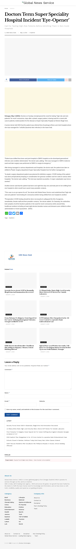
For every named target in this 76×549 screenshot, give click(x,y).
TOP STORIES (23, 516)
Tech (20, 514)
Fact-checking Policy (40, 506)
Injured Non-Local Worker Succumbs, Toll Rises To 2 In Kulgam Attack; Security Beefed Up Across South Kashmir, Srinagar (54, 347)
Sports (21, 512)
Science (21, 509)
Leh (6, 524)
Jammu (7, 514)
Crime (7, 504)
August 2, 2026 (10, 294)
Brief (6, 497)
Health (7, 512)
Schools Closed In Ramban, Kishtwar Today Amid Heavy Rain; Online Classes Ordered (33, 440)
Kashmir (12, 8)
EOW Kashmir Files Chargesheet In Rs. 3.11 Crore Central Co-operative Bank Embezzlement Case (54, 319)
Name (7, 393)
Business (8, 500)
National (21, 500)
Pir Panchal (22, 504)
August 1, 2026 (44, 296)
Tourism (21, 519)
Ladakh (7, 519)
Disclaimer (37, 503)
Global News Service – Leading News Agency (18, 536)
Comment (9, 369)
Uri (20, 521)
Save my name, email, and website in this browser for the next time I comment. (32, 409)
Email (7, 401)
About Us (37, 497)
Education (8, 507)
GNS (10, 543)
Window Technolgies (25, 543)
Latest (7, 521)
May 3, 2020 (23, 32)
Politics (21, 507)
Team (35, 508)
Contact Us (37, 500)
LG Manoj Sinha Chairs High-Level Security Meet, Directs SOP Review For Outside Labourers (54, 292)
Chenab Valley (9, 502)
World (21, 524)
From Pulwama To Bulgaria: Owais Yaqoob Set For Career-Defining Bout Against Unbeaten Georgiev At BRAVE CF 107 (20, 319)
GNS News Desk (11, 32)
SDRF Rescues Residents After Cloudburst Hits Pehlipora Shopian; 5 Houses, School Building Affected (19, 347)
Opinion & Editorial (25, 502)
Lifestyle (22, 497)
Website (42, 401)
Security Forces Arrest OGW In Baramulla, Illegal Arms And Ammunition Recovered (19, 291)
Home (6, 8)
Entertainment (9, 509)
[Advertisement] (38, 100)
